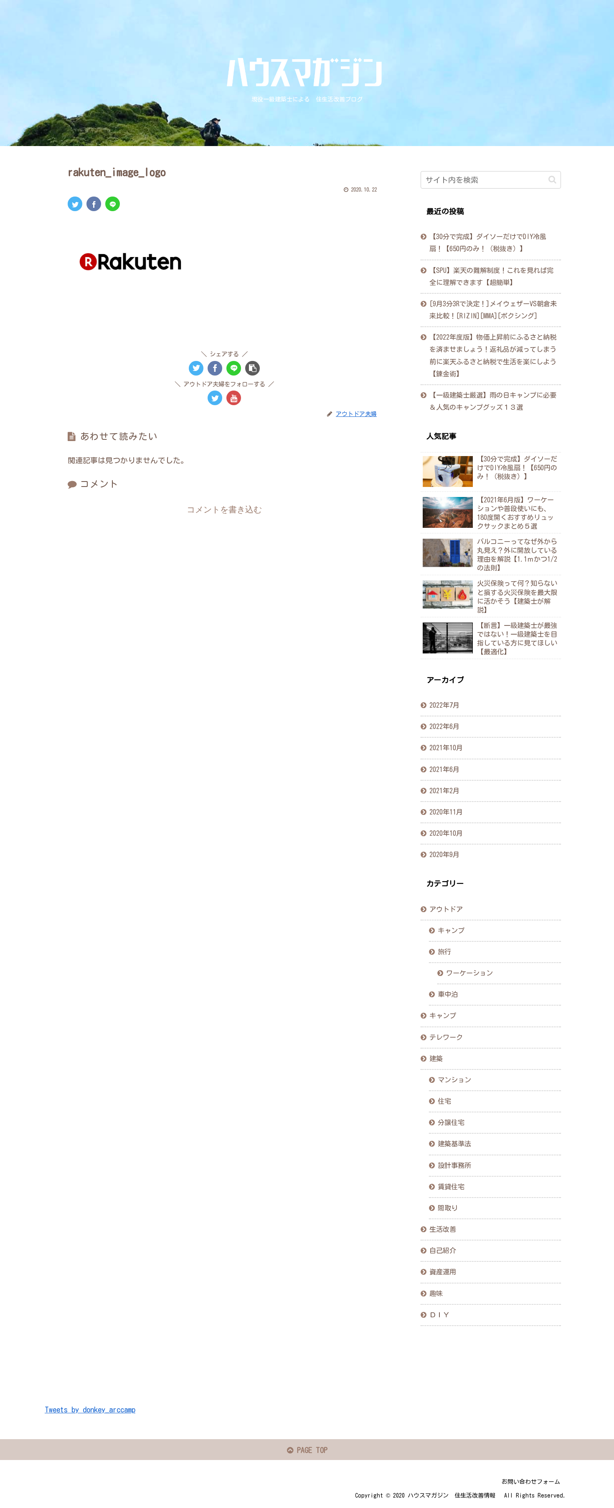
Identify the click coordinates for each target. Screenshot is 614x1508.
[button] (552, 179)
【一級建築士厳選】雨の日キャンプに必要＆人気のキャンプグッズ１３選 (492, 401)
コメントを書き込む (224, 509)
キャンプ (451, 930)
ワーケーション (469, 973)
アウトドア (446, 908)
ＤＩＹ (439, 1314)
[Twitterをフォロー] (215, 398)
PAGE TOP (310, 1450)
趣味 (436, 1293)
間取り (448, 1207)
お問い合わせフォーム (531, 1482)
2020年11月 (446, 811)
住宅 (444, 1100)
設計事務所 (454, 1165)
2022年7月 (444, 704)
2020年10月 (446, 833)
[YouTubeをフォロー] (233, 398)
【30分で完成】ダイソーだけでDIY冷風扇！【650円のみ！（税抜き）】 (487, 242)
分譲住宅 (451, 1122)
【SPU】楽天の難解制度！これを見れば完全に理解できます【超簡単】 (491, 276)
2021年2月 (444, 790)
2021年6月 (444, 769)
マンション (454, 1079)
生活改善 (442, 1229)
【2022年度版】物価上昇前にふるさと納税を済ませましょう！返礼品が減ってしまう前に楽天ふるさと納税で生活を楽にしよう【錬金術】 (492, 355)
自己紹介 (442, 1250)
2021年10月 (446, 747)
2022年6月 (444, 726)
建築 (436, 1058)
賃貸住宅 (451, 1186)
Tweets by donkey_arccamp (90, 1409)
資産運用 (442, 1271)
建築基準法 (454, 1143)
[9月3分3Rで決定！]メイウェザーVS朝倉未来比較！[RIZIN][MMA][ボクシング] (493, 309)
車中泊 (448, 994)
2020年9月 (444, 854)
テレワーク (446, 1037)
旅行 (444, 951)
